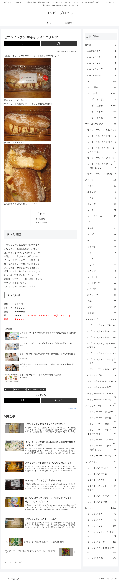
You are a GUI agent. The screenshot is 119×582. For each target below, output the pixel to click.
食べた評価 (42, 222)
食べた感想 (40, 219)
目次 (37, 213)
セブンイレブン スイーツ (37, 389)
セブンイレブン (21, 389)
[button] (59, 43)
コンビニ (9, 389)
